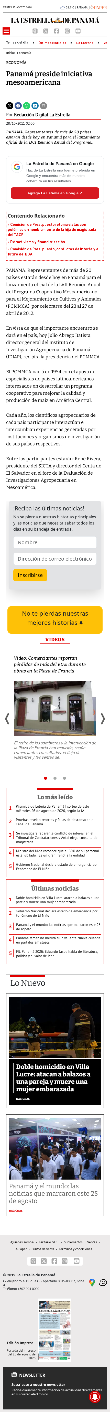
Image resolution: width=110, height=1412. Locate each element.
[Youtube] (78, 31)
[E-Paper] (97, 7)
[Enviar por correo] (43, 105)
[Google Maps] (92, 1282)
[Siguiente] (102, 718)
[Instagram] (67, 31)
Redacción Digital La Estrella (42, 114)
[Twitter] (9, 105)
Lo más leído (55, 797)
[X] (46, 31)
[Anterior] (7, 718)
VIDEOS (55, 640)
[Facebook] (57, 31)
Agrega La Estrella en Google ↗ (55, 193)
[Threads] (35, 31)
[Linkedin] (35, 105)
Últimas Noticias (52, 43)
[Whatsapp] (26, 105)
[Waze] (103, 1282)
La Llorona (85, 43)
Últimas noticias (55, 888)
